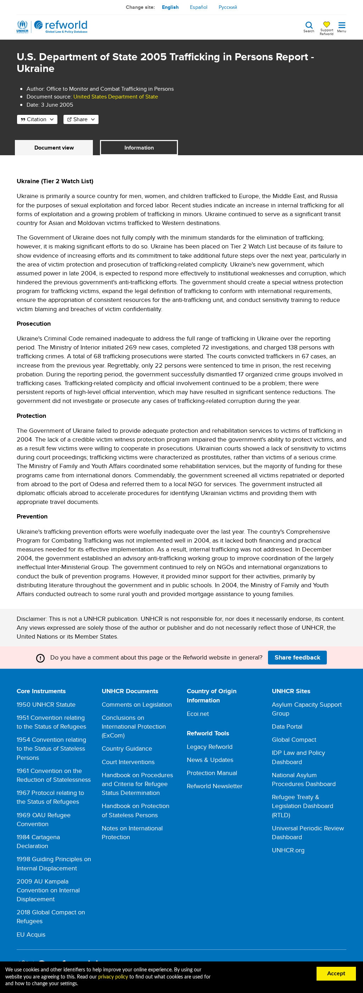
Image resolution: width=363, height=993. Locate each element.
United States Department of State (115, 96)
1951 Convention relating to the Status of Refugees (51, 722)
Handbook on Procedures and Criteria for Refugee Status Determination (137, 783)
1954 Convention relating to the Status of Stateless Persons (51, 748)
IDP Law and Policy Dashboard (298, 757)
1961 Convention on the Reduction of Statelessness (54, 775)
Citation (36, 119)
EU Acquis (31, 934)
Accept (336, 973)
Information (139, 148)
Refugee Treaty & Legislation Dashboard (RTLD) (302, 805)
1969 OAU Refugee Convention (44, 819)
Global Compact (294, 739)
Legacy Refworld (210, 746)
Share (80, 119)
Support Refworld (327, 31)
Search (308, 30)
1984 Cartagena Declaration (38, 841)
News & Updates (210, 759)
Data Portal (287, 726)
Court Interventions (128, 761)
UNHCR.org (288, 850)
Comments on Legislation (137, 704)
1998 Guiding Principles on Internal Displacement (54, 863)
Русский (228, 7)
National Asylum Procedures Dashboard (304, 779)
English (170, 7)
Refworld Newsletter (214, 785)
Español (198, 7)
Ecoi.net (198, 713)
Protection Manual (212, 772)
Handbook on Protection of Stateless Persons (135, 810)
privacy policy (113, 977)
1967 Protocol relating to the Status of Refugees (50, 797)
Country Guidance (127, 748)
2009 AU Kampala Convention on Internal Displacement (48, 890)
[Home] (52, 27)
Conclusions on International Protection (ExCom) (134, 726)
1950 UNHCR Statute (46, 704)
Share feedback (297, 657)
